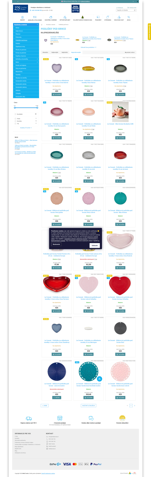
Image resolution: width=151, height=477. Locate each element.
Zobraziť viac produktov (87, 47)
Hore (45, 405)
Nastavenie (56, 244)
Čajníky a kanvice (21, 56)
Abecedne (45, 52)
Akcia (26, 118)
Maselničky (19, 71)
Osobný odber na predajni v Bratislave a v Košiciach (27, 444)
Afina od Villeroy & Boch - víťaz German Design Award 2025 (26, 141)
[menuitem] (22, 18)
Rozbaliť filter (25, 128)
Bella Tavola (52, 444)
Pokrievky (18, 37)
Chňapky (18, 93)
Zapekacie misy (20, 46)
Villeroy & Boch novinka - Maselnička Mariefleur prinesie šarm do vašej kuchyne (25, 147)
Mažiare (18, 90)
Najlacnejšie (55, 52)
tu (98, 240)
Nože (17, 62)
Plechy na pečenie (21, 50)
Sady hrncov (19, 31)
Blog (16, 450)
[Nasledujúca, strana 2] (131, 405)
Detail (57, 397)
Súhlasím (95, 245)
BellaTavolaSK (52, 446)
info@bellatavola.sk (54, 436)
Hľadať (134, 10)
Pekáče (18, 43)
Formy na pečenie (21, 53)
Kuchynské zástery (21, 87)
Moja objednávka (19, 446)
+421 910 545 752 (42, 10)
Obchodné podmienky (20, 440)
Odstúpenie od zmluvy (20, 452)
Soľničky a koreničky (22, 59)
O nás (16, 436)
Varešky (18, 74)
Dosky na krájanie (21, 65)
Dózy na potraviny (21, 68)
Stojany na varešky (21, 78)
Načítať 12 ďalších (88, 405)
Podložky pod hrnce (21, 40)
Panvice (18, 34)
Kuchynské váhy (20, 96)
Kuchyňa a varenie (20, 24)
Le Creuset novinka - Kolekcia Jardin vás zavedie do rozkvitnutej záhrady (25, 152)
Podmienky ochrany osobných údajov (24, 442)
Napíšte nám (18, 448)
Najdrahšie (65, 52)
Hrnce (17, 28)
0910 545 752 (52, 439)
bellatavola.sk (52, 448)
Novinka (26, 121)
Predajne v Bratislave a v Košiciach (40, 7)
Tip (26, 123)
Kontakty (17, 438)
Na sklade (26, 114)
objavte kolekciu (85, 1)
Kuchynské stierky (21, 81)
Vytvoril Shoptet (124, 473)
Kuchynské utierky (21, 84)
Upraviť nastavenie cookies (48, 473)
